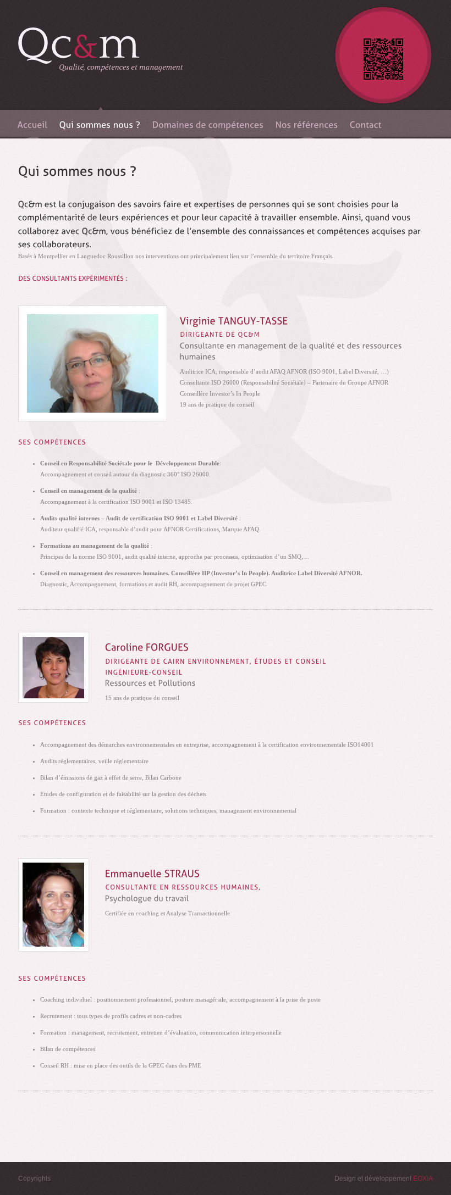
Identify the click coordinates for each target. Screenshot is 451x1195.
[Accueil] (33, 122)
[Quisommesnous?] (100, 122)
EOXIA (423, 1178)
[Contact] (366, 122)
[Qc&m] (100, 66)
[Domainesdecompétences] (208, 122)
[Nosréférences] (307, 122)
